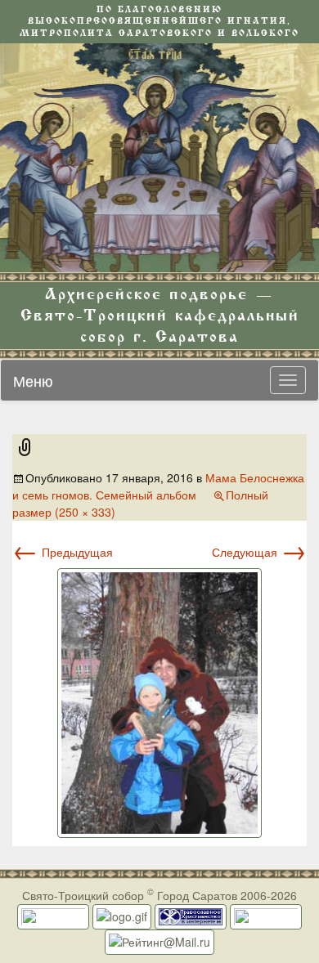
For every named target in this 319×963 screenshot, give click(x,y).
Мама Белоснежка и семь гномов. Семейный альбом (158, 486)
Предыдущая (62, 552)
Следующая (259, 552)
